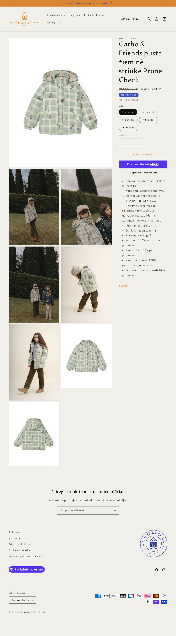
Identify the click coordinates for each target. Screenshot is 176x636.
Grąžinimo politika (19, 550)
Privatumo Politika (19, 544)
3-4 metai (150, 113)
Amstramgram (24, 612)
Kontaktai (14, 538)
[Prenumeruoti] (115, 511)
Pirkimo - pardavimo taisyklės (26, 556)
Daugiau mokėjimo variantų (143, 173)
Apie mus (14, 532)
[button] (55, 15)
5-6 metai (128, 120)
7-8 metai (148, 120)
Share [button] (125, 286)
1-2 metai (128, 112)
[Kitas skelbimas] (166, 3)
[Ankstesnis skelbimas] (10, 3)
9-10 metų (128, 128)
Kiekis (122, 135)
